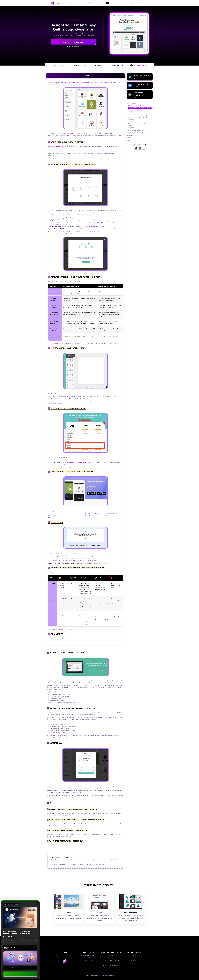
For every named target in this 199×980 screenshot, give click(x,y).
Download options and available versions (138, 132)
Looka (118, 135)
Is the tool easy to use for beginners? (137, 113)
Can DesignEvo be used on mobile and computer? (137, 118)
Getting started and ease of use (135, 130)
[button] (63, 3)
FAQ (128, 137)
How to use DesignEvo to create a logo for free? (140, 107)
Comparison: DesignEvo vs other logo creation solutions (139, 124)
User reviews (131, 121)
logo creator (61, 146)
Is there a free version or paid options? (137, 115)
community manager (80, 82)
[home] (53, 3)
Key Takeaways (131, 103)
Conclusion (130, 135)
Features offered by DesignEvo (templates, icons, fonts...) (138, 110)
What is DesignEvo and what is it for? (137, 105)
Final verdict (131, 127)
